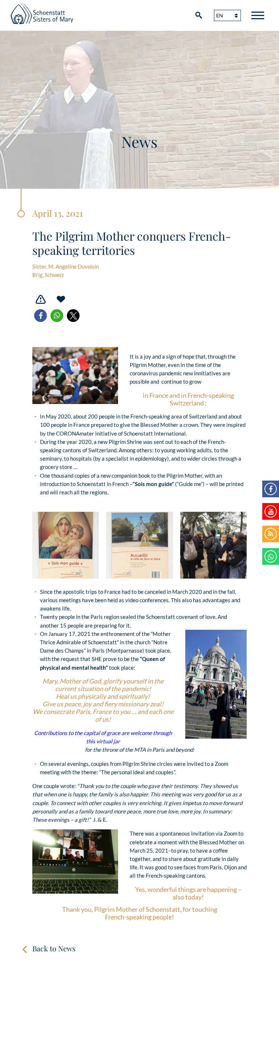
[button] (40, 315)
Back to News (54, 948)
